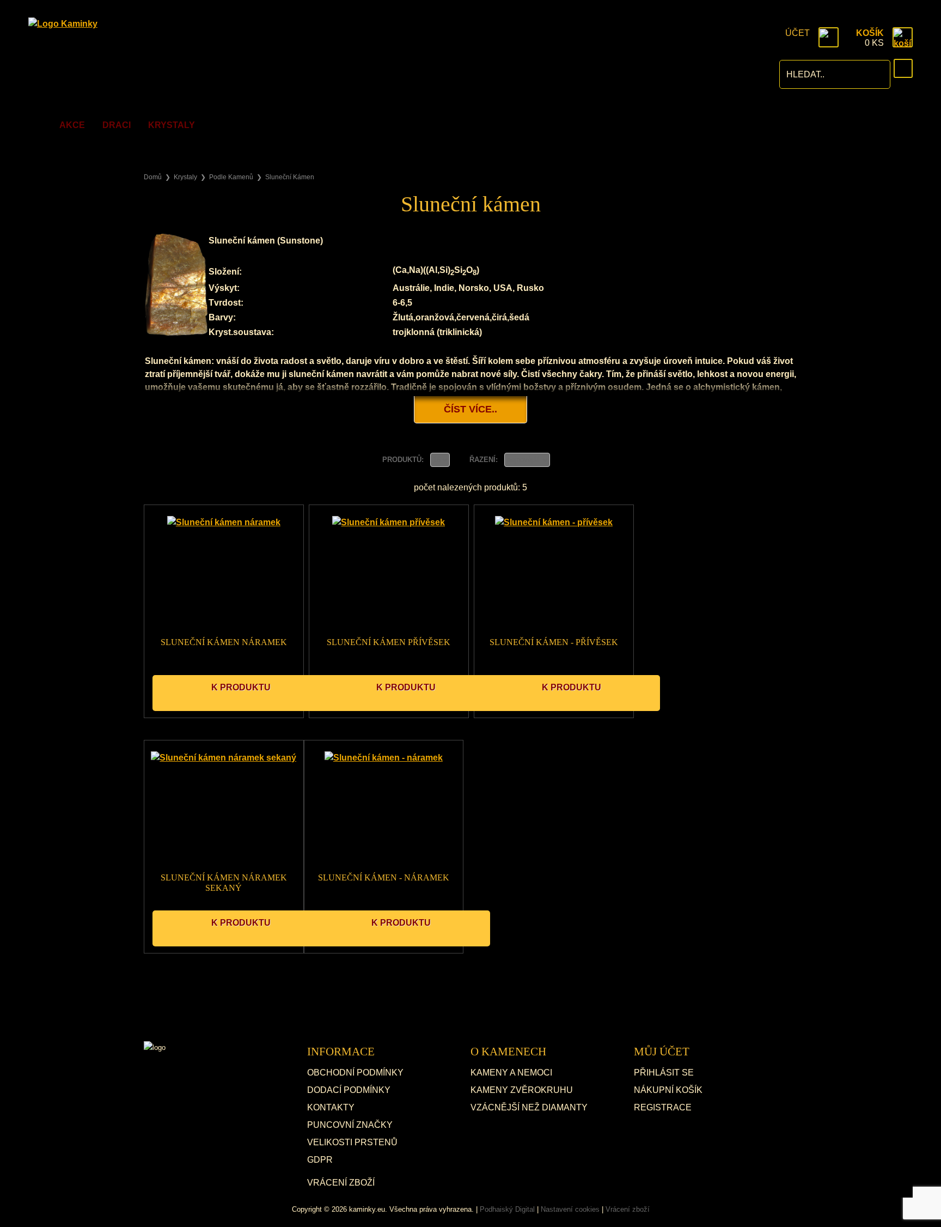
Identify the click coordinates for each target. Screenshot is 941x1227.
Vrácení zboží (341, 1182)
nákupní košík (668, 1090)
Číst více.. (470, 409)
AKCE (72, 125)
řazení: (484, 459)
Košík (870, 33)
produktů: (404, 459)
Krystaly (171, 125)
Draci (116, 125)
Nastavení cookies (570, 1209)
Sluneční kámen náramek (224, 642)
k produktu (241, 687)
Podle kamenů (231, 177)
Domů (153, 177)
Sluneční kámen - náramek (383, 877)
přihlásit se (664, 1072)
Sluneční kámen (289, 177)
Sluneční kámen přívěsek (388, 642)
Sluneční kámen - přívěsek (554, 642)
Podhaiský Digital (507, 1209)
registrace (663, 1107)
